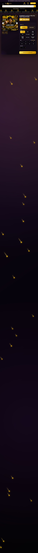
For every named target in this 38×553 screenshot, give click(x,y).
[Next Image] (16, 23)
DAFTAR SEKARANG (24, 27)
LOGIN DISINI (31, 27)
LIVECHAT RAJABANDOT (27, 52)
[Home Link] (8, 3)
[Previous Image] (4, 23)
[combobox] (18, 6)
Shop (3, 4)
